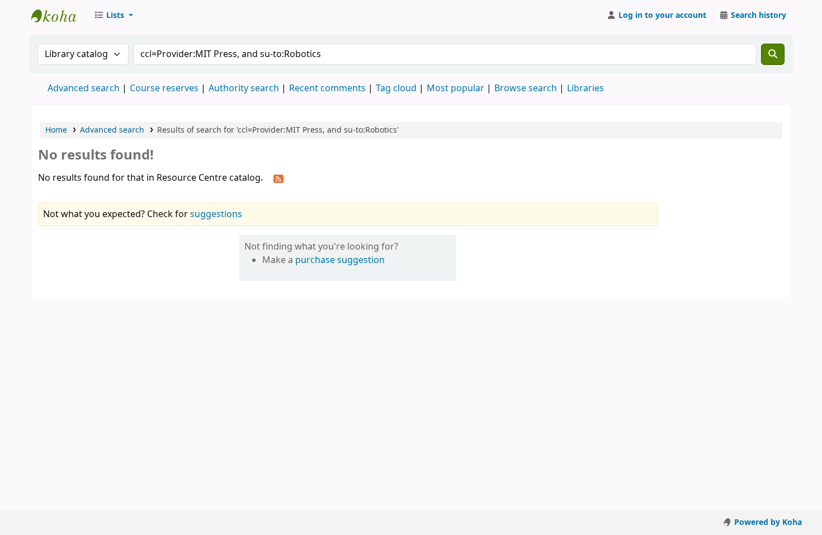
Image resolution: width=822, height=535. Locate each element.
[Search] (773, 54)
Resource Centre (59, 15)
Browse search (525, 88)
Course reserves (164, 88)
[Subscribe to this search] (278, 178)
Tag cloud (396, 88)
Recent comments (327, 88)
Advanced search (84, 88)
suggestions (216, 214)
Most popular (455, 88)
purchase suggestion (340, 260)
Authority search (244, 88)
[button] (113, 15)
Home (56, 130)
